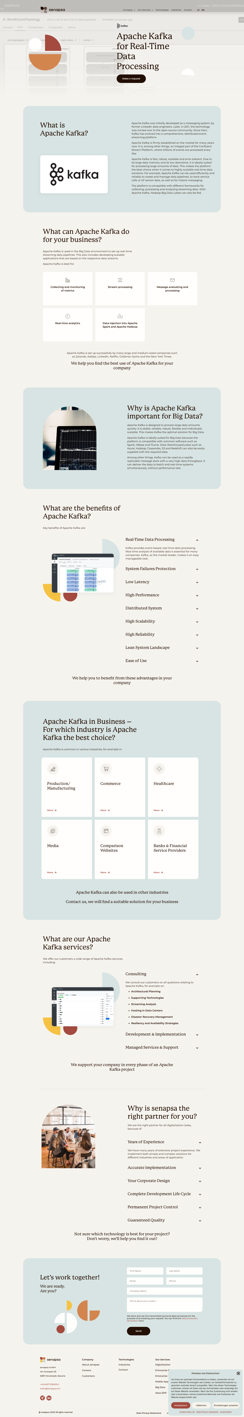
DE (198, 10)
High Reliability (140, 635)
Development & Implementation (156, 1034)
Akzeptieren (180, 1405)
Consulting (136, 974)
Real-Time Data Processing (150, 540)
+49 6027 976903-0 (49, 1384)
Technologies (162, 10)
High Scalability (140, 621)
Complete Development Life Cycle (159, 1194)
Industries (176, 10)
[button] (238, 1373)
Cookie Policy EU (187, 1412)
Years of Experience (146, 1142)
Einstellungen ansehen (226, 1405)
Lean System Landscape (148, 648)
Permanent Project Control (153, 1207)
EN (203, 10)
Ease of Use (136, 661)
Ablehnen (201, 1405)
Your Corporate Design (149, 1181)
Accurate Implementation (152, 1168)
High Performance (142, 595)
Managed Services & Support (152, 1048)
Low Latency (137, 582)
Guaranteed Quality (146, 1220)
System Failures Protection (151, 569)
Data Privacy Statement (207, 1412)
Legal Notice (226, 1412)
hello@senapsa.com (50, 1388)
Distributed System (144, 608)
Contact (188, 10)
